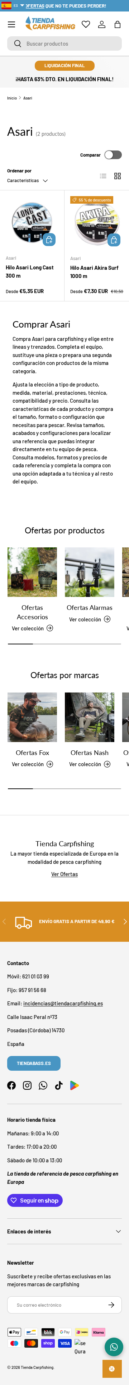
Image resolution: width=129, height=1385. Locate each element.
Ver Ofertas (64, 874)
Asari (27, 98)
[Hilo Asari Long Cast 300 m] (32, 222)
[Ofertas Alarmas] (89, 572)
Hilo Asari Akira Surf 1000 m (94, 271)
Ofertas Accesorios (32, 611)
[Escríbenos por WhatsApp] (114, 1347)
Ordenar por (19, 170)
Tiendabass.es (34, 1063)
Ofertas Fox (32, 752)
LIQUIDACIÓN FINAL (64, 65)
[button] (117, 24)
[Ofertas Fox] (32, 717)
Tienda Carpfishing (37, 1367)
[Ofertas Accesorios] (32, 572)
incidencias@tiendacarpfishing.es (63, 1003)
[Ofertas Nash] (89, 717)
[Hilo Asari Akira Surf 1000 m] (96, 222)
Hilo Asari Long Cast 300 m (30, 271)
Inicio (12, 98)
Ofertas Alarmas (90, 607)
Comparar (90, 155)
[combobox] (64, 43)
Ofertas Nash (90, 752)
